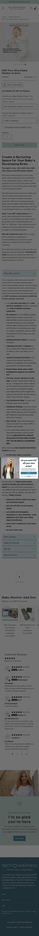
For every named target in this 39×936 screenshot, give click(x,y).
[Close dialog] (37, 458)
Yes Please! (29, 472)
